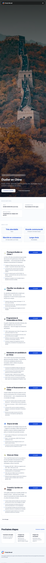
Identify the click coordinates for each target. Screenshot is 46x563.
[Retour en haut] (43, 560)
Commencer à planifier (8, 190)
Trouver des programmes (24, 190)
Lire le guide (35, 252)
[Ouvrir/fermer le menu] (43, 3)
